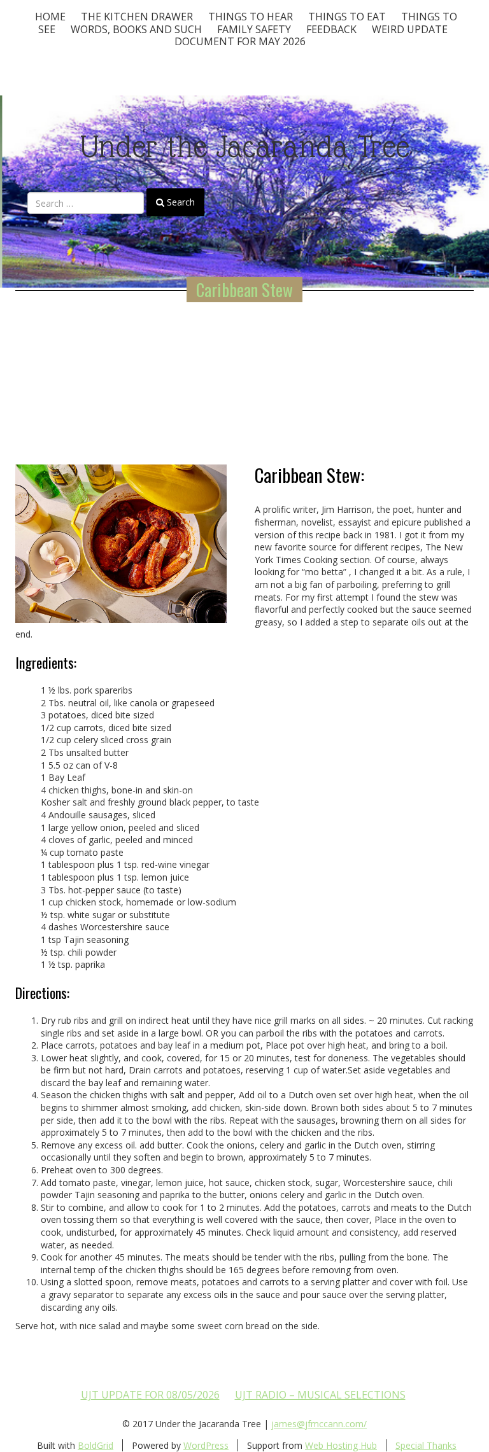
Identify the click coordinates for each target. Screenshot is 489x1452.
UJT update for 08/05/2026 (150, 1395)
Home (50, 17)
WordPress (206, 1445)
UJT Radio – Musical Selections (320, 1395)
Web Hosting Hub (341, 1445)
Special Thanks (426, 1445)
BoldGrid (95, 1445)
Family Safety (254, 29)
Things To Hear (250, 17)
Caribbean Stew (244, 289)
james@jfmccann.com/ (319, 1424)
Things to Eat (347, 17)
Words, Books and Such (136, 29)
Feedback (331, 29)
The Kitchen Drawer (137, 17)
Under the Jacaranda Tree (244, 147)
